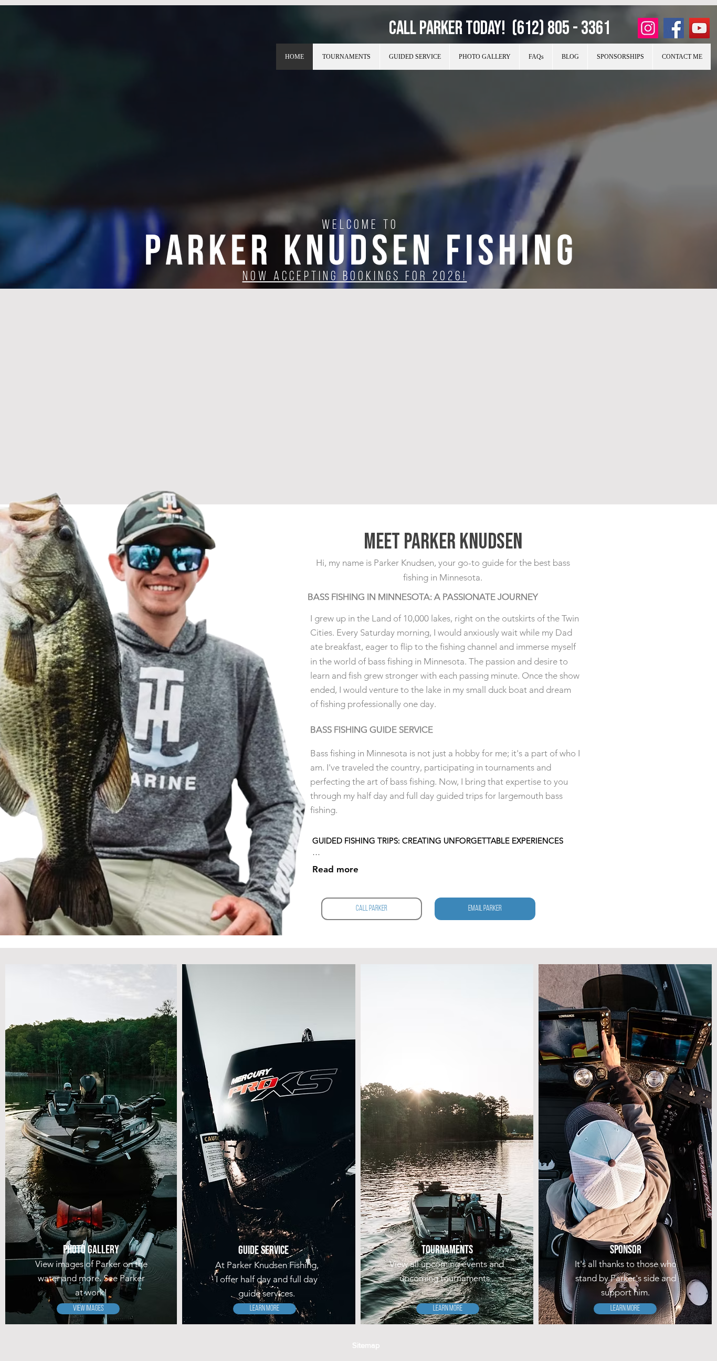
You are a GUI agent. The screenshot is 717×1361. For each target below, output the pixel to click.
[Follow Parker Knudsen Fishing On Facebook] (673, 28)
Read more (335, 869)
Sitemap (366, 1345)
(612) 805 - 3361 (561, 28)
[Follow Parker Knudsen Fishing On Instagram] (648, 28)
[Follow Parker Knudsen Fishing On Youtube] (699, 28)
